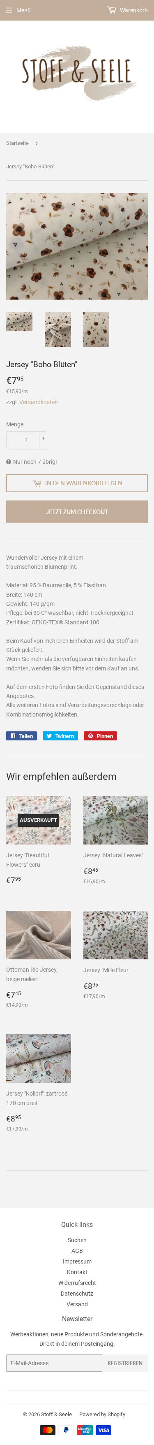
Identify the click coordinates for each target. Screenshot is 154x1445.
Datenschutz (77, 1293)
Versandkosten (38, 402)
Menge (14, 424)
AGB (77, 1250)
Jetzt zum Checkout (77, 511)
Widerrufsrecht (77, 1283)
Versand (77, 1304)
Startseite (17, 143)
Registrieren (125, 1363)
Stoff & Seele (56, 1414)
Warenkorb (133, 10)
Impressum (77, 1261)
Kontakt (77, 1272)
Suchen (77, 1240)
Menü (23, 10)
